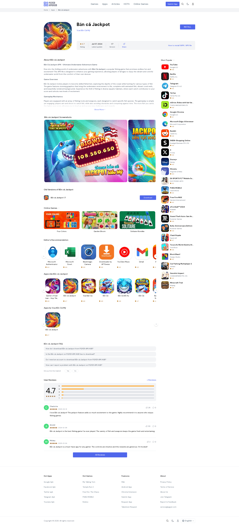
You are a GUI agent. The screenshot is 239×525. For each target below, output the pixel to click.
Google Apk (48, 482)
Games (94, 3)
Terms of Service (167, 487)
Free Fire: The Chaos (91, 492)
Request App (126, 502)
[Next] (151, 151)
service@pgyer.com (168, 507)
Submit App (173, 4)
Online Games (141, 3)
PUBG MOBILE (88, 497)
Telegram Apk (49, 497)
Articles (116, 3)
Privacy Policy (166, 482)
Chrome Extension (129, 492)
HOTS (127, 3)
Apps (105, 3)
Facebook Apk (50, 487)
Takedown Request (129, 507)
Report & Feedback (168, 502)
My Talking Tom (89, 482)
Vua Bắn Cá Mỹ (83, 30)
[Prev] (48, 151)
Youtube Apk (49, 502)
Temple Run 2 (88, 487)
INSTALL (187, 27)
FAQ (123, 482)
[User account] (193, 4)
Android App (126, 487)
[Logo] (50, 3)
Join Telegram (166, 497)
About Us (164, 492)
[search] (182, 4)
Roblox (85, 502)
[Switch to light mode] (187, 4)
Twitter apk (48, 492)
